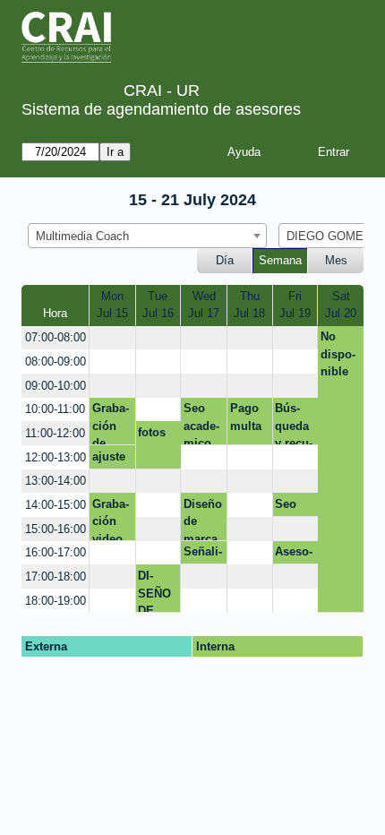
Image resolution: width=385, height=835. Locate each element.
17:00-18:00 (55, 576)
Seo (285, 504)
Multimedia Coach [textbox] (82, 236)
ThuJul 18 (249, 305)
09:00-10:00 (55, 385)
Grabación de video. (110, 423)
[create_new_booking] (112, 338)
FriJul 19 (295, 305)
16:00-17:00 (55, 552)
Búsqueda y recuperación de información (293, 423)
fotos (152, 432)
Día (225, 260)
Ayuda (244, 152)
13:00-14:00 (55, 480)
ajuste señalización (110, 459)
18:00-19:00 (55, 600)
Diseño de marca (203, 518)
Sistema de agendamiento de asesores (161, 109)
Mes (336, 260)
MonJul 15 (112, 305)
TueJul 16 (158, 305)
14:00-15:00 (55, 505)
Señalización (203, 554)
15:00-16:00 (55, 529)
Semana (280, 260)
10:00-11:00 (55, 409)
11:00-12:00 (55, 433)
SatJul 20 (340, 305)
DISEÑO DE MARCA (155, 590)
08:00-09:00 (55, 361)
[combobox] (147, 235)
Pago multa (245, 417)
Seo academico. (201, 423)
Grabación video (110, 518)
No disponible (338, 354)
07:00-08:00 (55, 337)
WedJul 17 (203, 305)
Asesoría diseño (293, 554)
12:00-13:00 (55, 457)
